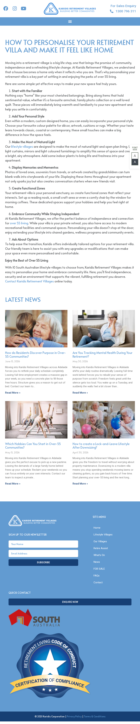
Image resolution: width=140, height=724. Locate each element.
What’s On (99, 555)
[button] (70, 21)
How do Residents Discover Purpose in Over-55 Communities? (35, 354)
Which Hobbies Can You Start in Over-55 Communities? (33, 446)
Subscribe (43, 562)
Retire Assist (101, 548)
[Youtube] (23, 8)
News (97, 561)
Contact (98, 582)
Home (97, 527)
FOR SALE (99, 568)
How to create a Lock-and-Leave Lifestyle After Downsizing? (101, 446)
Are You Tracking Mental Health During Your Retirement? (102, 354)
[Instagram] (14, 8)
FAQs (97, 575)
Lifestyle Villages (103, 534)
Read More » (12, 392)
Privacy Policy (74, 716)
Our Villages (100, 541)
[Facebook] (5, 8)
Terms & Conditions (95, 716)
